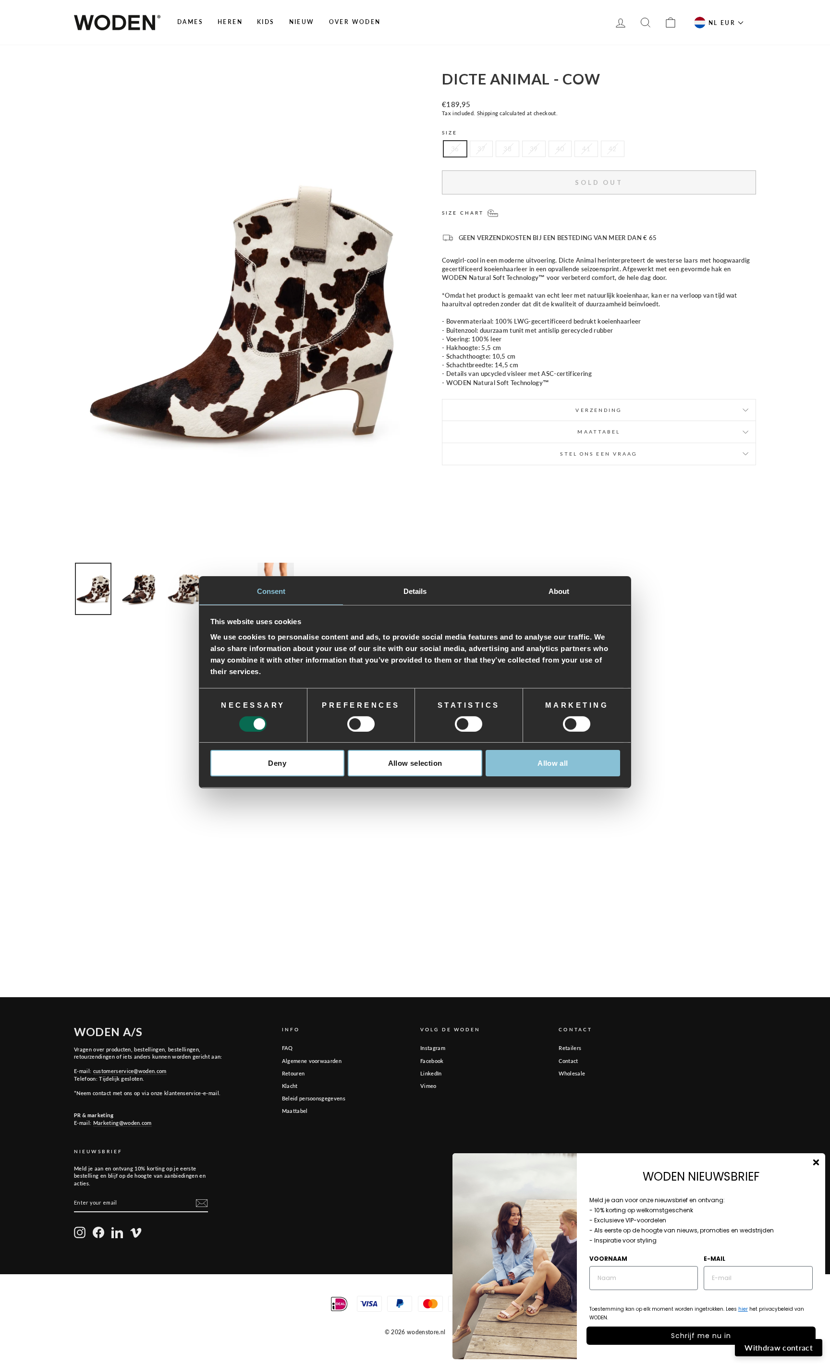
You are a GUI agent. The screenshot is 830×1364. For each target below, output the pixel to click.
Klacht (290, 1086)
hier (743, 1309)
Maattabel (295, 1111)
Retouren (293, 1073)
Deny (277, 763)
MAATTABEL (598, 432)
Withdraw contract (779, 1347)
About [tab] (559, 591)
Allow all (552, 763)
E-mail (714, 1259)
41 (586, 149)
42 (613, 149)
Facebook (432, 1061)
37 (481, 149)
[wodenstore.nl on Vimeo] (136, 1232)
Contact (568, 1061)
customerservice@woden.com (130, 1071)
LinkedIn (431, 1073)
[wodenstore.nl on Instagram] (79, 1232)
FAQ (287, 1048)
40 (560, 149)
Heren (230, 21)
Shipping (488, 113)
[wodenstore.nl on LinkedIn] (117, 1232)
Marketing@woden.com (122, 1123)
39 (534, 149)
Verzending (598, 410)
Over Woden (355, 21)
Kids (266, 21)
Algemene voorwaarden (312, 1061)
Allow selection (415, 763)
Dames (190, 21)
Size (449, 132)
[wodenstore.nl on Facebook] (98, 1232)
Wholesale (572, 1073)
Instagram (432, 1048)
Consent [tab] (271, 591)
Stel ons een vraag (598, 454)
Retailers (570, 1048)
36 (455, 149)
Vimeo (428, 1086)
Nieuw (302, 21)
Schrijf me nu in (701, 1335)
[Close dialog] (816, 1162)
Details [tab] (415, 591)
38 (507, 149)
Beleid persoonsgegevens (313, 1098)
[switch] (361, 724)
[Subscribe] (201, 1203)
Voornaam (608, 1259)
